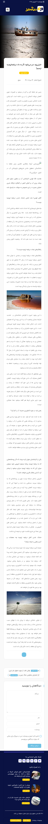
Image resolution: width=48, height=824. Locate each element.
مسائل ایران (24, 73)
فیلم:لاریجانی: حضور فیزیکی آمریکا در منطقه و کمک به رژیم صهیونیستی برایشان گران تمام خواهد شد (19, 774)
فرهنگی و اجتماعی (15, 820)
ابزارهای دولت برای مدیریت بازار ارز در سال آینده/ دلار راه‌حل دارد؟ (19, 798)
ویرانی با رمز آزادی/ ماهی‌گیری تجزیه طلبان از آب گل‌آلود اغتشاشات (19, 786)
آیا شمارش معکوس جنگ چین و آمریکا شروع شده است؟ (29, 675)
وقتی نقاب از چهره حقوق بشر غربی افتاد (19, 670)
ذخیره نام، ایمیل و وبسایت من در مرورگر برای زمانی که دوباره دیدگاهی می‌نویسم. (23, 738)
